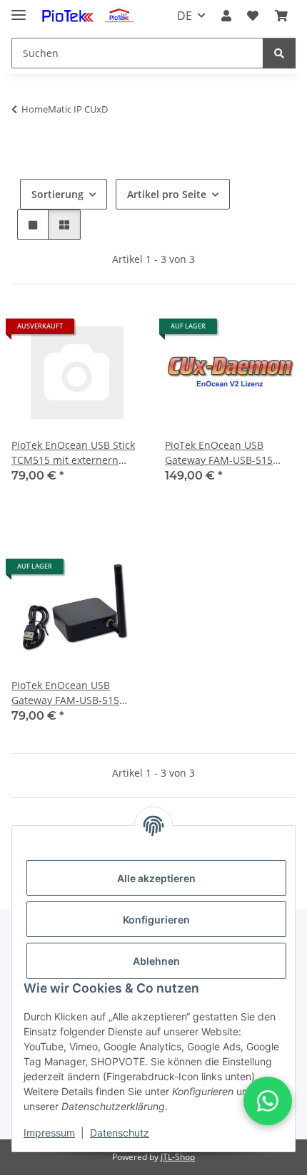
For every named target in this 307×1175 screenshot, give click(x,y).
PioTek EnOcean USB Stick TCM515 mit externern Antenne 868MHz (73, 452)
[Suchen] (279, 53)
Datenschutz (119, 1133)
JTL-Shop (178, 1157)
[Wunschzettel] (252, 15)
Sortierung (57, 194)
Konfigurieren (156, 919)
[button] (226, 15)
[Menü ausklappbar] (18, 9)
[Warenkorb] (281, 15)
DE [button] (184, 16)
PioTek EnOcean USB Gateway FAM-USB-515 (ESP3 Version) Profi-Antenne (65, 693)
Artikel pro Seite (166, 194)
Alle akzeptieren (156, 878)
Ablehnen (156, 961)
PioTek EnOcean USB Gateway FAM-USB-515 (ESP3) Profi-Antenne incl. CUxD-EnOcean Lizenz (225, 452)
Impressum (49, 1133)
